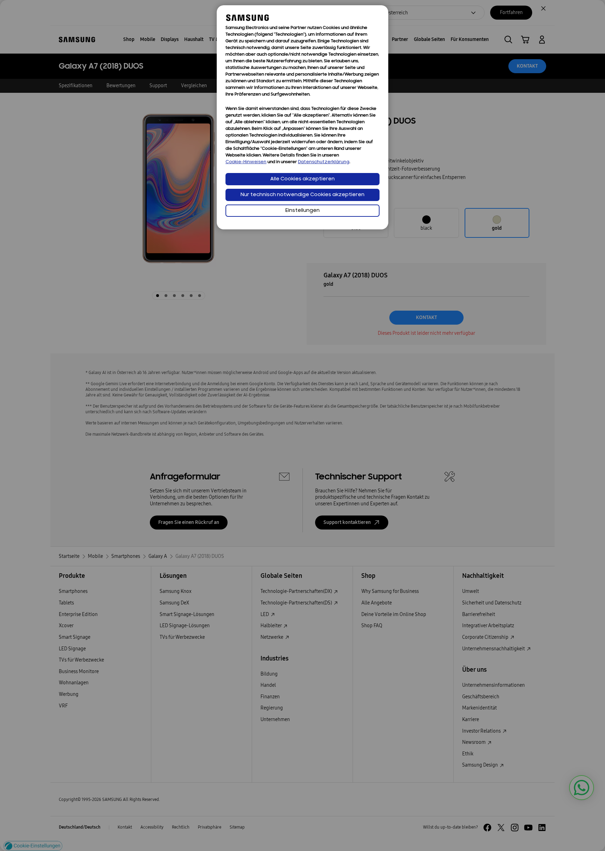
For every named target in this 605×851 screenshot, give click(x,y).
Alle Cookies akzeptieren (302, 179)
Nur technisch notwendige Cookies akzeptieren (302, 195)
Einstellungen (302, 210)
